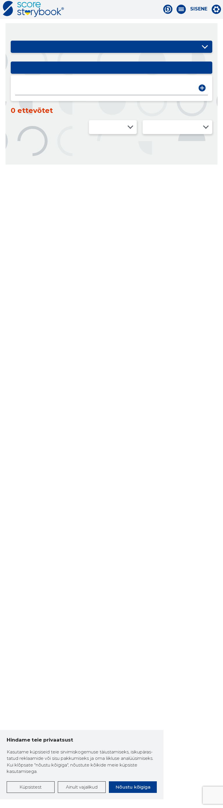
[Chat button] (167, 9)
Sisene (198, 9)
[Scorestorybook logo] (33, 9)
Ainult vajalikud (82, 787)
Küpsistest (30, 787)
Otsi (202, 88)
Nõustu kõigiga (133, 787)
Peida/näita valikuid (205, 46)
